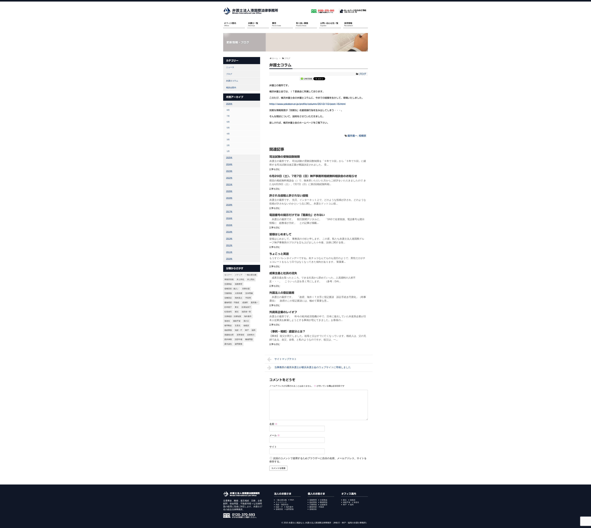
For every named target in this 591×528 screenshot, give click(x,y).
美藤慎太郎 (229, 335)
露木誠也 (228, 344)
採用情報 (348, 24)
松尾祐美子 (246, 307)
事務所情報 (229, 279)
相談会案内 (231, 87)
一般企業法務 (250, 275)
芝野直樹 (240, 335)
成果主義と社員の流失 (283, 273)
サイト (273, 446)
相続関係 (228, 330)
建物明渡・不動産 (231, 302)
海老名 (227, 321)
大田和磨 (238, 293)
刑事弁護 (246, 289)
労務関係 (228, 293)
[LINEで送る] (306, 79)
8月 (228, 110)
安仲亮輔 (249, 293)
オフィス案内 (230, 24)
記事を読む (274, 169)
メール (274, 435)
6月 (228, 122)
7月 (228, 116)
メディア (238, 275)
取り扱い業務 (302, 24)
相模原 (362, 135)
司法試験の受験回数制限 (284, 156)
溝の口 (246, 321)
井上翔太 (251, 279)
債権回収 (279, 509)
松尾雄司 (228, 312)
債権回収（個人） (231, 289)
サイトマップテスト (285, 359)
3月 (228, 139)
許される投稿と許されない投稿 (288, 195)
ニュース (230, 67)
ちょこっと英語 (279, 253)
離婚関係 (323, 502)
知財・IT (238, 330)
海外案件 (247, 316)
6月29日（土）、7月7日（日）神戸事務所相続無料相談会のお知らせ (313, 176)
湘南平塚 (236, 321)
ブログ (362, 74)
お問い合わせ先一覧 (329, 24)
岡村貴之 (238, 298)
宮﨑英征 (228, 298)
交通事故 (228, 284)
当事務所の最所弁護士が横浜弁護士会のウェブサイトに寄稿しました (312, 367)
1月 (228, 151)
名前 (273, 424)
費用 (276, 24)
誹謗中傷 (238, 339)
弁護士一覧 (253, 24)
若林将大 (251, 335)
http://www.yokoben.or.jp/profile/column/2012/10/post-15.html (307, 104)
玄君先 (237, 325)
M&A (292, 500)
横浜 (237, 312)
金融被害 (323, 505)
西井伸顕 (228, 339)
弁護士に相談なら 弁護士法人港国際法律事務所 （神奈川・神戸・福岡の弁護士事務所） (328, 523)
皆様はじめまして (280, 234)
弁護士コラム (232, 81)
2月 (228, 145)
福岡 (253, 330)
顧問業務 (238, 344)
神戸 (247, 330)
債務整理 (238, 284)
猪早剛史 (228, 325)
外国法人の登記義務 (281, 292)
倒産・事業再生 (282, 505)
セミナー (228, 275)
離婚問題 (249, 339)
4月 (228, 134)
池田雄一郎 (246, 312)
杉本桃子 (228, 307)
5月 (228, 128)
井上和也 (240, 279)
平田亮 (248, 298)
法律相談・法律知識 (232, 316)
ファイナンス (281, 502)
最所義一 (352, 135)
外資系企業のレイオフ (283, 312)
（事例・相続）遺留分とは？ (287, 331)
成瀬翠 (245, 302)
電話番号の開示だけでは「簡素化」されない (297, 215)
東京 (237, 307)
